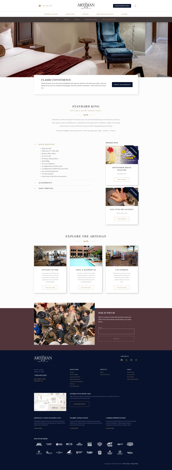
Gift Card (72, 384)
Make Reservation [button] (122, 6)
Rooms (66, 19)
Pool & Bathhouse (86, 270)
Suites (77, 19)
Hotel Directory (109, 19)
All (57, 19)
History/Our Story (105, 374)
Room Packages (91, 19)
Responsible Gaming (132, 379)
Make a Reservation (75, 379)
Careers (72, 372)
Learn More (38, 428)
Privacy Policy (130, 374)
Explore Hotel (79, 404)
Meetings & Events (105, 14)
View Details (121, 179)
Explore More (50, 288)
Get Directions (40, 379)
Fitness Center (50, 270)
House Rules (130, 377)
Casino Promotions (75, 377)
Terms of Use (130, 372)
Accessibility (45, 183)
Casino (124, 14)
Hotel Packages (74, 374)
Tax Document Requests (76, 381)
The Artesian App (74, 386)
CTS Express (121, 270)
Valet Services (46, 188)
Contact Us (38, 381)
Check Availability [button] (122, 84)
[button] (13, 49)
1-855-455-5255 (47, 6)
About (101, 372)
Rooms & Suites (51, 14)
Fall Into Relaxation (122, 209)
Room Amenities (47, 144)
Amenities (70, 14)
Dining (86, 14)
